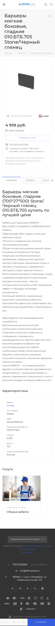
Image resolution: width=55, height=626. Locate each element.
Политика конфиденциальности (29, 617)
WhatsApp (42, 588)
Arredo (10, 405)
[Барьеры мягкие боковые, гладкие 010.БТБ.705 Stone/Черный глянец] (28, 84)
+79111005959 (19, 564)
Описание (11, 180)
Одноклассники (27, 588)
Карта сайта (27, 552)
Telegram (20, 588)
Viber (35, 588)
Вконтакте (12, 588)
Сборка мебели (17, 512)
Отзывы (30, 180)
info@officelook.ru (30, 570)
